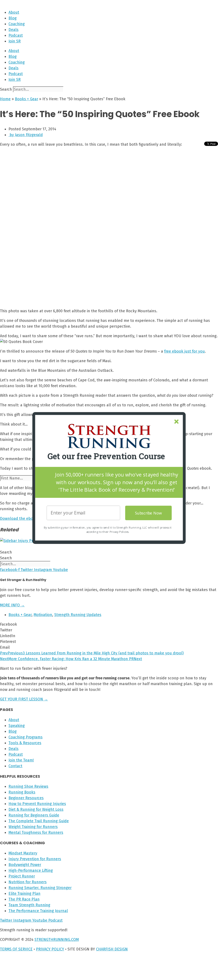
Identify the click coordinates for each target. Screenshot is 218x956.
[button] (106, 456)
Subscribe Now (148, 513)
